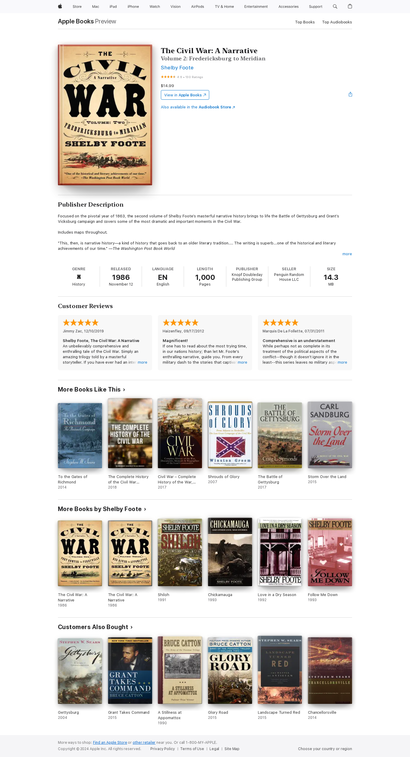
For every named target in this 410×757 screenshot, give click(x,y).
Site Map (232, 749)
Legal (214, 749)
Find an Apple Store (110, 742)
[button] (335, 6)
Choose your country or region (325, 749)
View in (183, 95)
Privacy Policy (162, 749)
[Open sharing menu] (350, 94)
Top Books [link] (305, 22)
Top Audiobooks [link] (337, 22)
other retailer (144, 742)
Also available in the (196, 107)
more (347, 254)
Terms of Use (192, 749)
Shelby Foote (177, 67)
